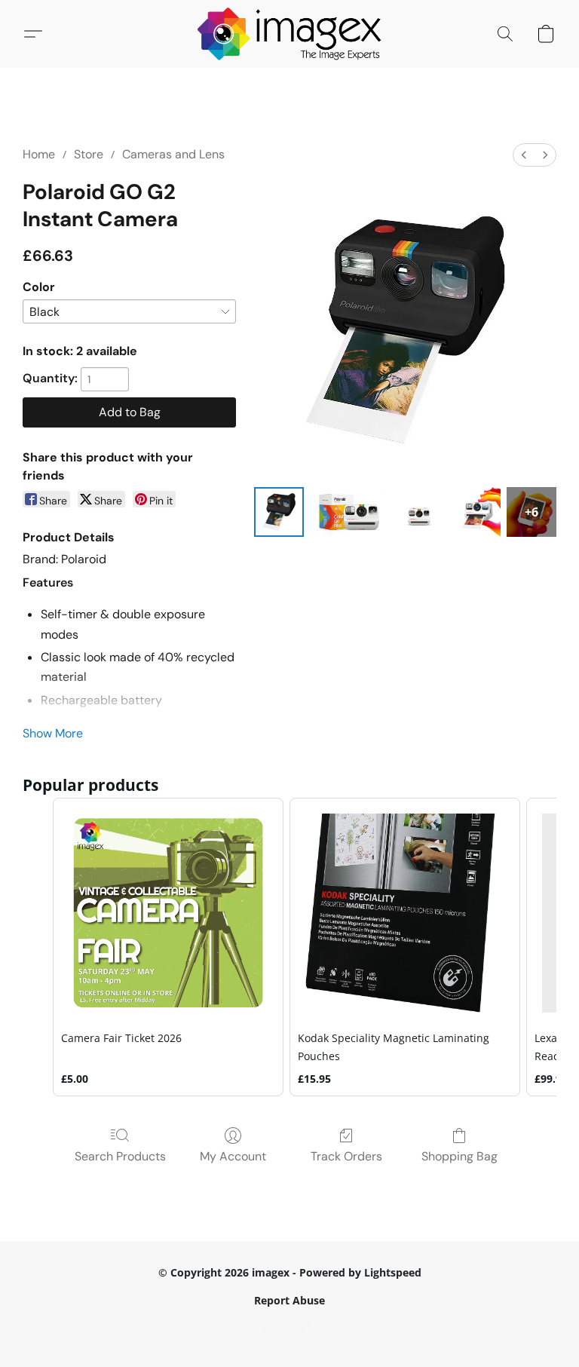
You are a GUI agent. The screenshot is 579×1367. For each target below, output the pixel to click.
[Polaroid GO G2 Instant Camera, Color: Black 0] (279, 512)
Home (39, 154)
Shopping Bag (459, 1156)
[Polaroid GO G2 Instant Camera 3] (475, 512)
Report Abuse (289, 1300)
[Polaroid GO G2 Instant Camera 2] (419, 512)
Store (88, 154)
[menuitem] (524, 155)
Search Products (120, 1156)
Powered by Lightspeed (289, 1326)
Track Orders (346, 1156)
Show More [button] (53, 733)
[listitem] (168, 947)
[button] (290, 34)
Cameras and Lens (173, 154)
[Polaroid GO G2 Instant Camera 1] (349, 512)
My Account (233, 1156)
